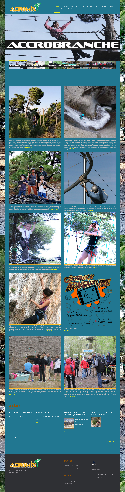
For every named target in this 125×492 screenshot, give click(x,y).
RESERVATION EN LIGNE (77, 6)
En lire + (11, 421)
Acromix (65, 6)
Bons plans (69, 8)
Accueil (57, 6)
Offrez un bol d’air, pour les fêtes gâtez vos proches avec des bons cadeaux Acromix (74, 414)
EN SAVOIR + (28, 147)
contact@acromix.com (71, 393)
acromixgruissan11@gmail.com (76, 468)
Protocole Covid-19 (42, 412)
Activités (103, 6)
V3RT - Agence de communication (17, 470)
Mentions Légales (13, 472)
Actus (111, 6)
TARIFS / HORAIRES (92, 6)
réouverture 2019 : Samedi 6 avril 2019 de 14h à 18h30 (102, 413)
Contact (60, 8)
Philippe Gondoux (111, 441)
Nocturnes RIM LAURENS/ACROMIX (20, 412)
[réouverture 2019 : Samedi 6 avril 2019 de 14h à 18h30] (96, 422)
